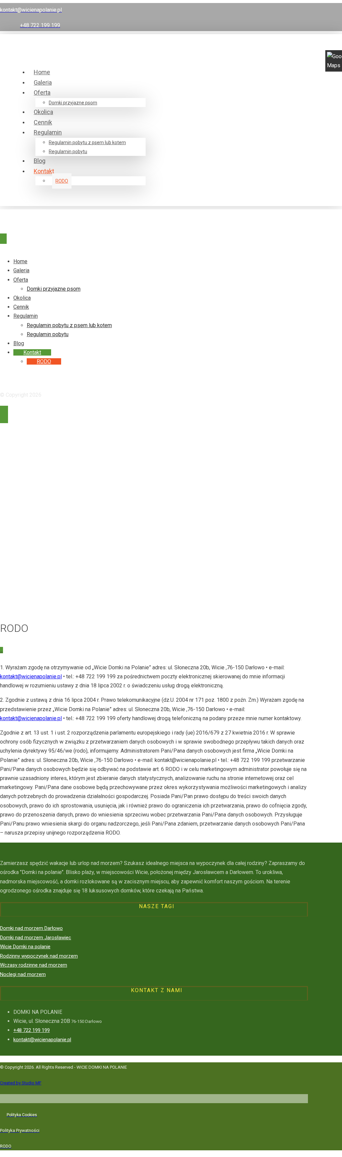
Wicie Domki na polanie (25, 947)
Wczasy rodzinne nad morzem (33, 965)
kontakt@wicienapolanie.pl (31, 676)
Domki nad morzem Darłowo (31, 928)
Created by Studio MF (20, 1082)
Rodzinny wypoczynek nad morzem (39, 956)
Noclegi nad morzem (23, 974)
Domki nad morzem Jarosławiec (35, 938)
